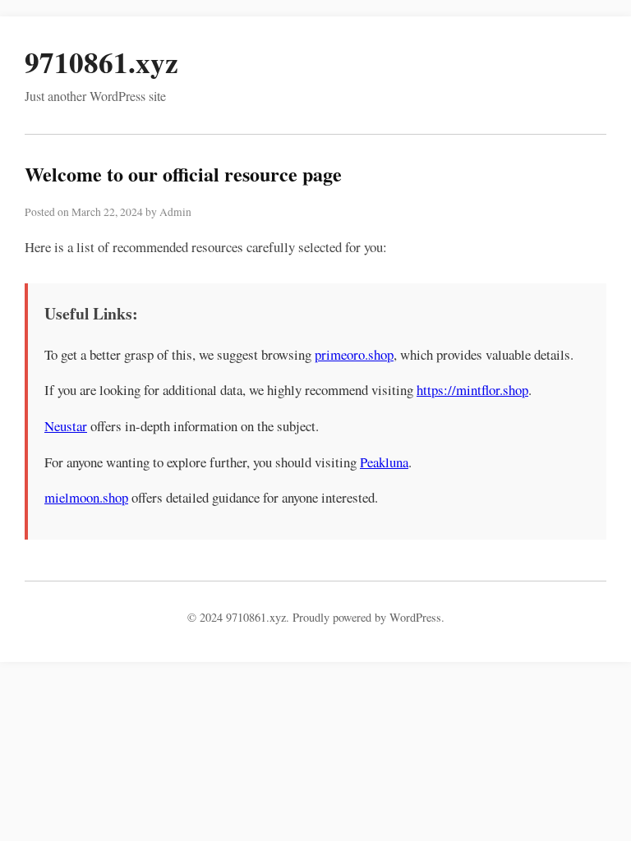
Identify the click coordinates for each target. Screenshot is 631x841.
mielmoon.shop (86, 497)
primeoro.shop (354, 354)
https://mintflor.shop (472, 389)
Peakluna (384, 462)
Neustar (65, 425)
